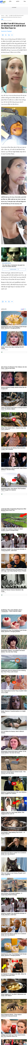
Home (2, 15)
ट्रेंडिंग (10, 1)
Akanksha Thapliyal (6, 31)
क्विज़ (25, 1)
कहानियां (17, 1)
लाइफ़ (7, 15)
